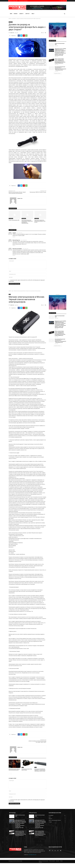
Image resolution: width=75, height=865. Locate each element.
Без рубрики (14, 18)
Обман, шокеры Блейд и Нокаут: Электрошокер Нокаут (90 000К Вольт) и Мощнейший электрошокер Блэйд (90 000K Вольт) (60, 61)
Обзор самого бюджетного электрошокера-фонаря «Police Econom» (39, 221)
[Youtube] (66, 0)
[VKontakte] (61, 850)
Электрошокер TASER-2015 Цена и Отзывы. (38, 192)
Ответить (14, 245)
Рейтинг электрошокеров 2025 (14, 220)
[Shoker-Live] (9, 32)
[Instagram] (61, 0)
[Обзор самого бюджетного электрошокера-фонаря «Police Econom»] (40, 215)
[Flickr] (55, 850)
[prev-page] (9, 226)
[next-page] (11, 226)
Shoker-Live (12, 32)
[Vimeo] (64, 0)
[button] (64, 13)
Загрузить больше (57, 73)
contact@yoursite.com (32, 854)
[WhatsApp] (26, 35)
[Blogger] (50, 850)
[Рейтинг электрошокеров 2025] (14, 215)
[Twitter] (63, 0)
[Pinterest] (24, 35)
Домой (10, 18)
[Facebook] (60, 0)
